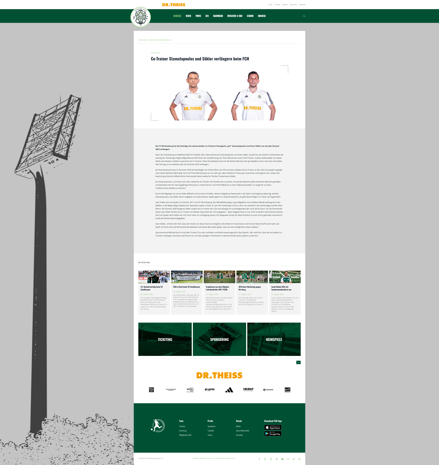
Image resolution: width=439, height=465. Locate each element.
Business (293, 4)
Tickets (277, 4)
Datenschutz (230, 458)
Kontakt (302, 4)
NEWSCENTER (154, 40)
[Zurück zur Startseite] (140, 17)
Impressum (219, 458)
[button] (304, 16)
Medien (285, 4)
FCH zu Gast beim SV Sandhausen (186, 286)
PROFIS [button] (198, 16)
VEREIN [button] (188, 16)
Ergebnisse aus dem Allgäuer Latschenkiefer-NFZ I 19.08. (217, 288)
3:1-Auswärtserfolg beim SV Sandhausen (152, 288)
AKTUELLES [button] (177, 16)
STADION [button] (250, 16)
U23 (207, 16)
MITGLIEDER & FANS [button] (235, 16)
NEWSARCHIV (166, 40)
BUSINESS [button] (262, 16)
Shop (270, 4)
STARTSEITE (142, 40)
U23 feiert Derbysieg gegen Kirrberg (250, 288)
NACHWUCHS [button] (218, 16)
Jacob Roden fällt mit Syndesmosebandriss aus (281, 288)
